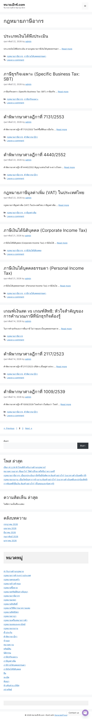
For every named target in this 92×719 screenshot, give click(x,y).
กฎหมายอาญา (10, 616)
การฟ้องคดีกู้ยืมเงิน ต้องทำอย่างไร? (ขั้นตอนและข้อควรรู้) (29, 483)
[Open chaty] (85, 713)
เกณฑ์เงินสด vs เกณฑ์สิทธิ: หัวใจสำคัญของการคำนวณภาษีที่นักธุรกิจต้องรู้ (43, 313)
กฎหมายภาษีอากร (15, 56)
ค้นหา (6, 441)
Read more (67, 49)
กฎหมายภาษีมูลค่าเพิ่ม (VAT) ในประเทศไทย (44, 192)
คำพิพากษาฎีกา (31, 137)
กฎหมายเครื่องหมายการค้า (15, 620)
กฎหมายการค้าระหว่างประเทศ (17, 575)
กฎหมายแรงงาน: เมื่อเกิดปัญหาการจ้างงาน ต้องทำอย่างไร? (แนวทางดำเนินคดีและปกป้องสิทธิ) (46, 479)
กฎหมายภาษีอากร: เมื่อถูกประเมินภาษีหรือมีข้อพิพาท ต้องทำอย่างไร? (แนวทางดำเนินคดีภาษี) (45, 475)
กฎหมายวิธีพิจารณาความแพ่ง (17, 608)
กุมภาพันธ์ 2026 (11, 536)
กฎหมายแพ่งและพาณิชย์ (14, 624)
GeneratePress (61, 715)
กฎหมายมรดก (10, 600)
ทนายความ (9, 645)
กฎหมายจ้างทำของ (12, 583)
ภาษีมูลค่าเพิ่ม (30, 212)
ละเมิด (6, 677)
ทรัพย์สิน (7, 649)
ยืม (5, 673)
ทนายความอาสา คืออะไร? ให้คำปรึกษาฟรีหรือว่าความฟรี (29, 471)
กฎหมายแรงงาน (11, 628)
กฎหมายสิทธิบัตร (11, 612)
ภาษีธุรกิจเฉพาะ (31, 99)
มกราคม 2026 (10, 540)
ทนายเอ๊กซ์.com (14, 4)
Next (28, 428)
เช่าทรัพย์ (8, 689)
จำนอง (7, 640)
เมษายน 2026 (10, 528)
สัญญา (6, 681)
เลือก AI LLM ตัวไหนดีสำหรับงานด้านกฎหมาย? (25, 467)
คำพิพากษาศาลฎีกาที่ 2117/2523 (34, 353)
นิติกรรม (7, 653)
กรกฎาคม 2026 (11, 524)
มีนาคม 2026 (10, 532)
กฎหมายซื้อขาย (11, 588)
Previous (9, 428)
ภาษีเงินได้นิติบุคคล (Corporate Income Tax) (45, 230)
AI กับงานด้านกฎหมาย (14, 571)
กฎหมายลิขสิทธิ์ (10, 604)
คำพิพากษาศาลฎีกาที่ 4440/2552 (35, 154)
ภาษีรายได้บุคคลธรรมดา (35, 56)
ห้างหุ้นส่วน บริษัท (11, 685)
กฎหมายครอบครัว (12, 579)
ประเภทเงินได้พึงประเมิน (26, 36)
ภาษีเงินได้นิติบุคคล (32, 250)
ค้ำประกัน (8, 632)
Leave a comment (15, 60)
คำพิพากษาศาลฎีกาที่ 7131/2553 (34, 116)
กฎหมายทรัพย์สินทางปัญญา (16, 592)
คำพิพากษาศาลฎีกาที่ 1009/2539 (34, 391)
